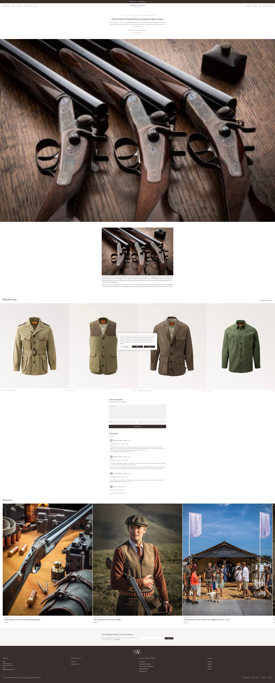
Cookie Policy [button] (128, 342)
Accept (149, 346)
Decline (137, 346)
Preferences (125, 346)
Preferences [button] (122, 343)
